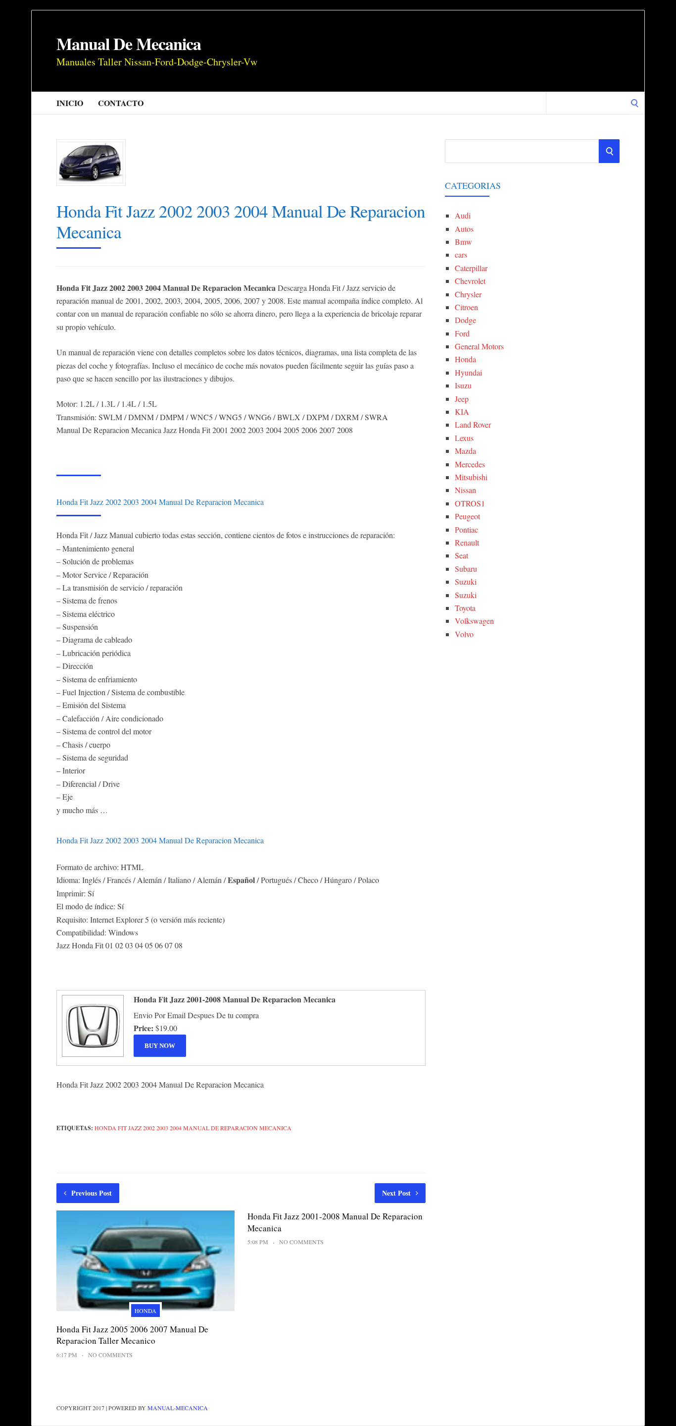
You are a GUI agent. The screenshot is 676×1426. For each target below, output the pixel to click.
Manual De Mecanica (128, 43)
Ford (462, 333)
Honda (145, 1311)
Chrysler (468, 294)
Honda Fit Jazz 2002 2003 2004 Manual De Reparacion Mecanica (193, 1128)
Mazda (465, 450)
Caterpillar (471, 268)
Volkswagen (474, 620)
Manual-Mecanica (177, 1408)
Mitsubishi (471, 477)
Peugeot (467, 516)
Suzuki (466, 581)
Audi (463, 215)
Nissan (465, 490)
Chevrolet (470, 280)
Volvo (464, 634)
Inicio (69, 103)
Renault (467, 542)
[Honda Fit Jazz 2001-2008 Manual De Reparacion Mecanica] (91, 1055)
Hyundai (468, 372)
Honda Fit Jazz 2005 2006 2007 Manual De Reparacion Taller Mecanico (132, 1335)
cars (461, 254)
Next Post (396, 1193)
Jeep (462, 398)
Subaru (466, 568)
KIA (462, 411)
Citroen (466, 307)
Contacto (121, 103)
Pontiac (466, 529)
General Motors (479, 346)
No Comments (110, 1355)
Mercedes (470, 464)
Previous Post (91, 1193)
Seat (461, 555)
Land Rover (473, 424)
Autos (464, 228)
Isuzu (463, 385)
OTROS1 (470, 503)
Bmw (463, 241)
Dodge (465, 320)
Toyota (465, 608)
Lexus (464, 438)
